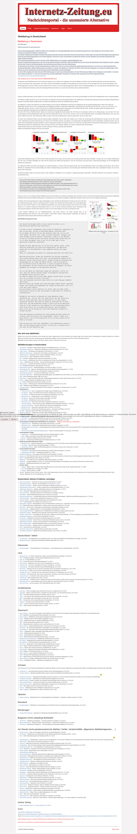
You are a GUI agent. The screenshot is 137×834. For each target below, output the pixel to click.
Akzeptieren (4, 419)
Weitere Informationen (64, 422)
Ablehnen (14, 419)
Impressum (76, 422)
